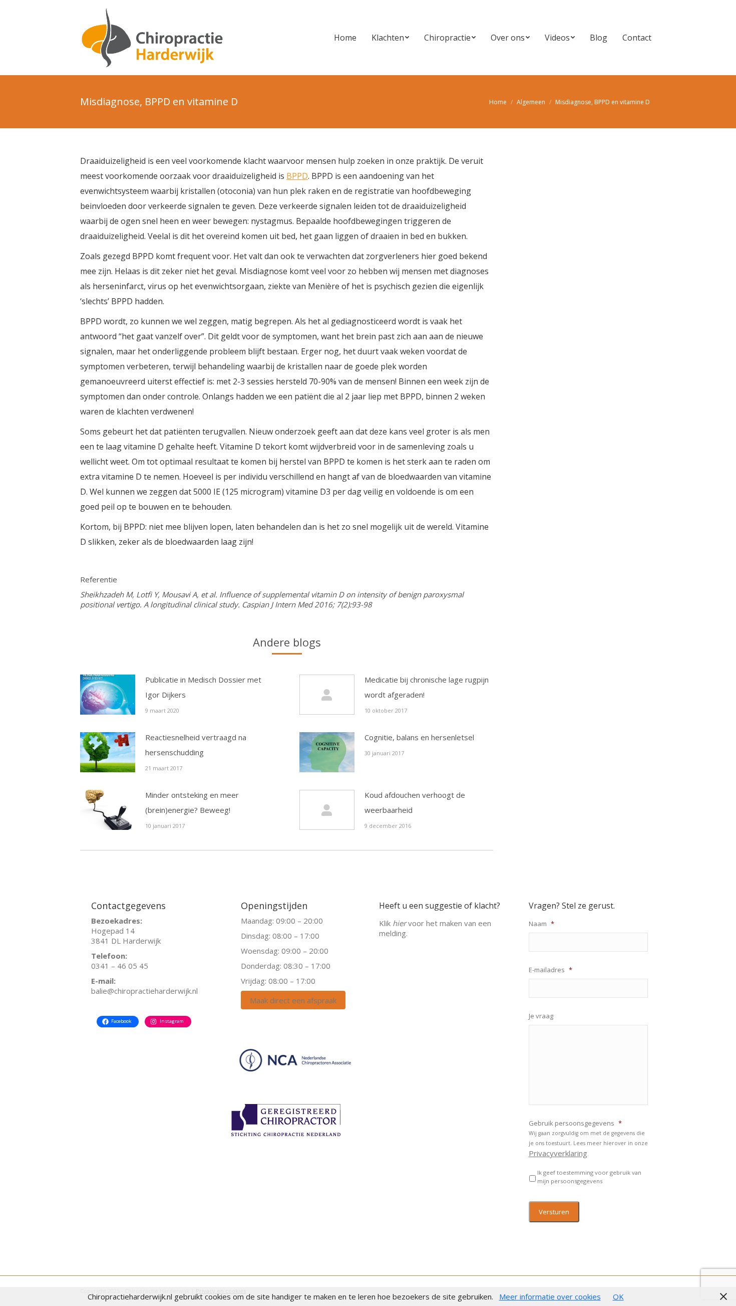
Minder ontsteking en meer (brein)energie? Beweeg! (192, 802)
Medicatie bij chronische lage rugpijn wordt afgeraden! (426, 687)
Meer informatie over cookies (550, 1296)
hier (399, 923)
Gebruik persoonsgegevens (575, 1123)
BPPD (297, 175)
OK (618, 1296)
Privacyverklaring (558, 1153)
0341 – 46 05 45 (119, 966)
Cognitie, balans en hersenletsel (419, 737)
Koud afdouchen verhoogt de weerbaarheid (414, 802)
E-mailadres (550, 970)
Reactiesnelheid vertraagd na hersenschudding (195, 744)
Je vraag (541, 1016)
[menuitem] (345, 37)
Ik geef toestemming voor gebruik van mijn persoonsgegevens (589, 1177)
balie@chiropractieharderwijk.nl (144, 991)
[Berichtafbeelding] (107, 695)
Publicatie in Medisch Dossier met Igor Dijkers (203, 687)
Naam (541, 924)
